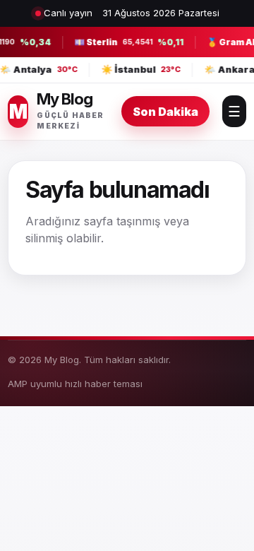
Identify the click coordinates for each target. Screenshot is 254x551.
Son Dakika (165, 112)
